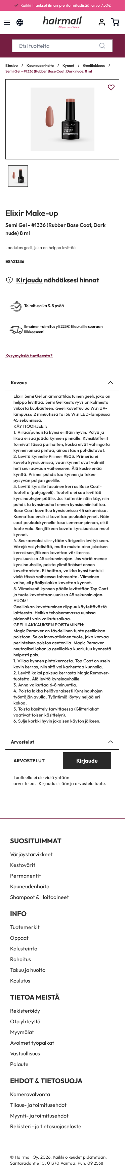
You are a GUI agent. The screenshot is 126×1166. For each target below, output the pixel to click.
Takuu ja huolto (27, 969)
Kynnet (68, 65)
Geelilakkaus (94, 65)
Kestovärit (22, 865)
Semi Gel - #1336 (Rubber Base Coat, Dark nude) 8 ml (48, 71)
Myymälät (22, 1032)
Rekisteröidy (25, 1010)
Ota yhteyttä (25, 1021)
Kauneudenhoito (40, 65)
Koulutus (20, 980)
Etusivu (11, 65)
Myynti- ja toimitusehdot (39, 1115)
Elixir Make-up (31, 213)
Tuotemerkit (25, 927)
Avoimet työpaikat (32, 1042)
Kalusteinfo (23, 948)
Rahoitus (20, 959)
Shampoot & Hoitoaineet (39, 897)
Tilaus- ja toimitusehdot (38, 1105)
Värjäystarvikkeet (31, 854)
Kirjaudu (29, 280)
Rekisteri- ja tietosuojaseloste (45, 1126)
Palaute (19, 1064)
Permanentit (25, 875)
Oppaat (19, 937)
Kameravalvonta (30, 1094)
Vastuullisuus (25, 1053)
